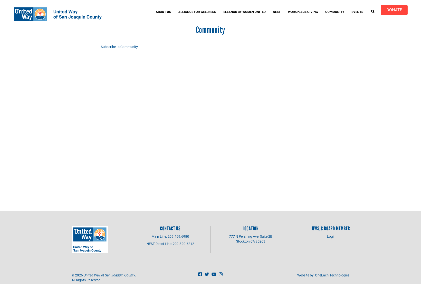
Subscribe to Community (119, 46)
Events (357, 12)
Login (331, 236)
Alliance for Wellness (197, 12)
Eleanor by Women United (244, 12)
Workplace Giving (303, 12)
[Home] (59, 14)
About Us (163, 12)
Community (334, 12)
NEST (277, 12)
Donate (394, 9)
